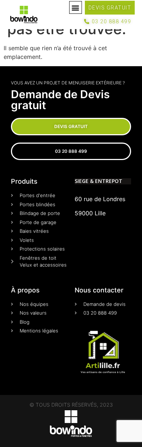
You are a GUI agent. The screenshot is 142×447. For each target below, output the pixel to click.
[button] (75, 7)
